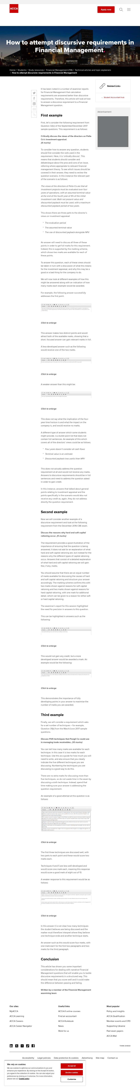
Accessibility (28, 1058)
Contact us (112, 1058)
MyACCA (14, 1011)
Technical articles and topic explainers (93, 70)
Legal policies (44, 1058)
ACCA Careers (16, 1021)
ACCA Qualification (116, 1016)
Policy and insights (115, 1011)
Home (12, 70)
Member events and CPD (118, 1021)
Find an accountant (67, 1016)
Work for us (63, 1031)
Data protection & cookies (66, 1058)
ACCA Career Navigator (21, 1026)
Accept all (72, 1066)
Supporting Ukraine (116, 1026)
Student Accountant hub (114, 97)
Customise (72, 1079)
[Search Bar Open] (121, 9)
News (61, 1026)
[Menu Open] (129, 9)
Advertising (87, 1058)
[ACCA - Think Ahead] (14, 12)
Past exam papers (115, 1031)
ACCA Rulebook (66, 1021)
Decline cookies (71, 1073)
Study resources (36, 70)
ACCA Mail (112, 1036)
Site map (100, 1058)
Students (22, 70)
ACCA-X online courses (69, 1011)
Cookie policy (24, 1079)
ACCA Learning (17, 1016)
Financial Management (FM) (59, 70)
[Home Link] (125, 1045)
